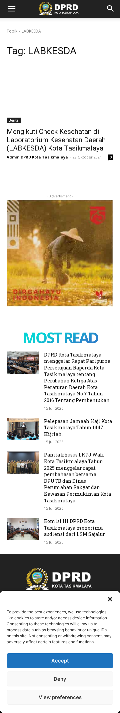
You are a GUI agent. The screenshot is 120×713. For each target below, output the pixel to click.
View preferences (60, 697)
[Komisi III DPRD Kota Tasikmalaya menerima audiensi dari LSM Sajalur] (23, 529)
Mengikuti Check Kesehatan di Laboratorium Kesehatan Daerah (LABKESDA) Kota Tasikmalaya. (56, 140)
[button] (110, 599)
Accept (60, 661)
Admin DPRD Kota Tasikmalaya (37, 156)
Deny (60, 679)
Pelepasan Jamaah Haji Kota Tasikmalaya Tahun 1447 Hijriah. (78, 427)
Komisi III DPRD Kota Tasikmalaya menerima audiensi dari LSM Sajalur (74, 527)
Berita (14, 120)
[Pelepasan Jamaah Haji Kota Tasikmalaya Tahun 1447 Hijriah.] (23, 429)
